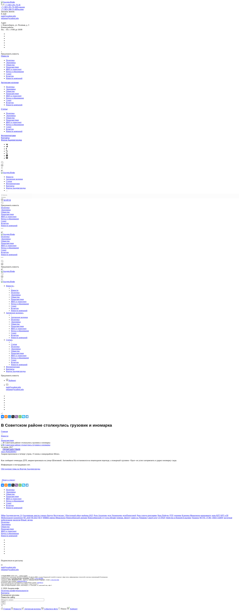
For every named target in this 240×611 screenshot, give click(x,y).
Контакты (5, 138)
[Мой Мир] (9, 416)
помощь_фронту (123, 518)
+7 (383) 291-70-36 (12, 5)
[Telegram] (7, 147)
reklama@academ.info (10, 18)
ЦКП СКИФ (217, 518)
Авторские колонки (10, 83)
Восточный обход (73, 515)
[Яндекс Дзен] (7, 158)
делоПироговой (129, 515)
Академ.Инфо (8, 452)
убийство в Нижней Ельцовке (178, 518)
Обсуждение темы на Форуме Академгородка (20, 469)
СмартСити (152, 518)
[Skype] (23, 416)
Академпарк (28, 515)
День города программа (146, 515)
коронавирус (206, 515)
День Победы (163, 515)
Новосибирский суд (96, 518)
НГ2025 (34, 518)
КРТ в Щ (224, 515)
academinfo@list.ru (22, 581)
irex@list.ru (40, 582)
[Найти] (3, 603)
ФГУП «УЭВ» (206, 518)
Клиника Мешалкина (191, 515)
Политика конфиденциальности (14, 591)
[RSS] (2, 419)
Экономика (11, 63)
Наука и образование (15, 71)
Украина (195, 518)
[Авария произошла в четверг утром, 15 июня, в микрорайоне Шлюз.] (25, 445)
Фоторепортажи (8, 135)
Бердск (50, 515)
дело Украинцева (114, 515)
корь (214, 515)
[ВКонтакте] (7, 144)
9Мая (3, 515)
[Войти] (2, 166)
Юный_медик (27, 520)
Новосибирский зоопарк (76, 518)
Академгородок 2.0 (14, 515)
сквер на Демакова (139, 518)
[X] (13, 416)
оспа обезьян (110, 518)
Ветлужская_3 (60, 515)
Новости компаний (14, 78)
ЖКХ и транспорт (14, 69)
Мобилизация (7, 518)
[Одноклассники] (6, 149)
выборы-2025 (87, 515)
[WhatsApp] (20, 416)
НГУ (40, 518)
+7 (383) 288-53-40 (12, 9)
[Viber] (7, 151)
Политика (10, 60)
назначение (18, 518)
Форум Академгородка (11, 140)
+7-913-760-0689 (38, 578)
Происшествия (12, 67)
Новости (5, 56)
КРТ (218, 515)
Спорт (8, 74)
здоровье (177, 515)
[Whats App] (7, 156)
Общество (10, 65)
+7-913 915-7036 (54, 579)
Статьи (4, 109)
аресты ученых (40, 515)
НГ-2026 (27, 518)
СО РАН (161, 518)
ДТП (171, 515)
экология (16, 520)
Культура (10, 76)
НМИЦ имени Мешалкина (54, 518)
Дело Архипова (100, 515)
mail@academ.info (8, 16)
